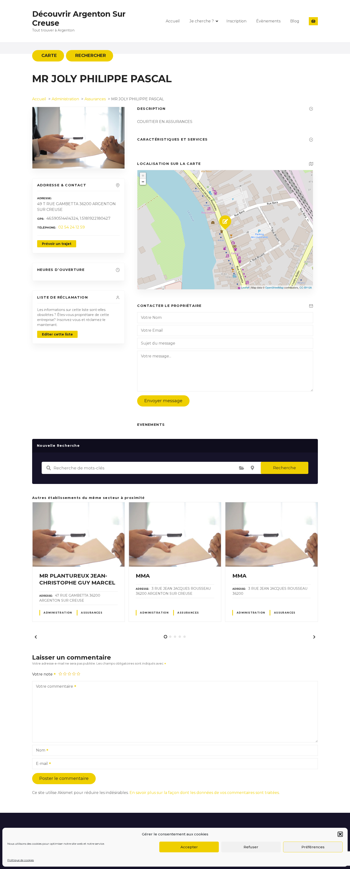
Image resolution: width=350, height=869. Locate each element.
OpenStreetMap (274, 287)
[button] (340, 834)
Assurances (91, 612)
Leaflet (245, 287)
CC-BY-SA (306, 287)
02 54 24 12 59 (71, 227)
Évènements (268, 21)
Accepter (189, 847)
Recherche (284, 467)
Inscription (236, 21)
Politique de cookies (20, 860)
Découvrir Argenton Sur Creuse (78, 18)
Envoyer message (163, 400)
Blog (294, 21)
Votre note (43, 674)
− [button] (143, 181)
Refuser (251, 847)
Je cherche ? (202, 21)
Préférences (313, 847)
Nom (39, 750)
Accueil (173, 21)
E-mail (40, 764)
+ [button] (143, 175)
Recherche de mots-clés (48, 468)
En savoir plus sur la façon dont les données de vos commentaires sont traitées (204, 792)
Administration (58, 612)
